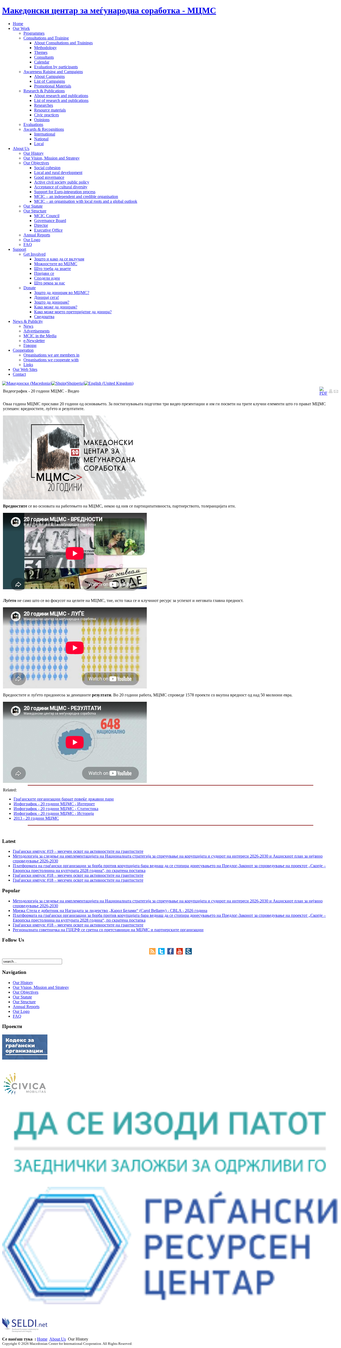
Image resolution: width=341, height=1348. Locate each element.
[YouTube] (180, 953)
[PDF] (323, 393)
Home (42, 1339)
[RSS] (153, 953)
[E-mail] (336, 392)
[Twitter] (162, 953)
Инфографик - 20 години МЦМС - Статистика (56, 808)
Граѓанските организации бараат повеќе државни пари (64, 799)
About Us (57, 1339)
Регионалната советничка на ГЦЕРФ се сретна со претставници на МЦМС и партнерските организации (108, 929)
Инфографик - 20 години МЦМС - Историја (54, 813)
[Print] (330, 392)
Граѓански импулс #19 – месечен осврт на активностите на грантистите (78, 851)
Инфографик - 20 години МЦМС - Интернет (54, 804)
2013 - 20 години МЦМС (36, 818)
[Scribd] (188, 953)
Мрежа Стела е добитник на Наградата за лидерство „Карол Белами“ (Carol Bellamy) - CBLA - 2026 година (110, 910)
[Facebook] (171, 953)
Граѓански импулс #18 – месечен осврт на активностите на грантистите (78, 875)
